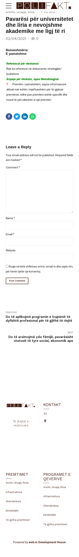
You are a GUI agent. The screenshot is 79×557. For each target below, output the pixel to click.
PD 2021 (49, 12)
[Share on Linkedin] (24, 116)
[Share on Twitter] (17, 116)
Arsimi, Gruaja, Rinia (20, 12)
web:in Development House (47, 542)
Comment (13, 167)
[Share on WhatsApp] (32, 116)
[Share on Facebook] (9, 116)
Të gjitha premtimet (18, 519)
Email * (10, 234)
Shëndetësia (13, 501)
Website (11, 250)
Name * (10, 218)
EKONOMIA (12, 510)
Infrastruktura (14, 492)
